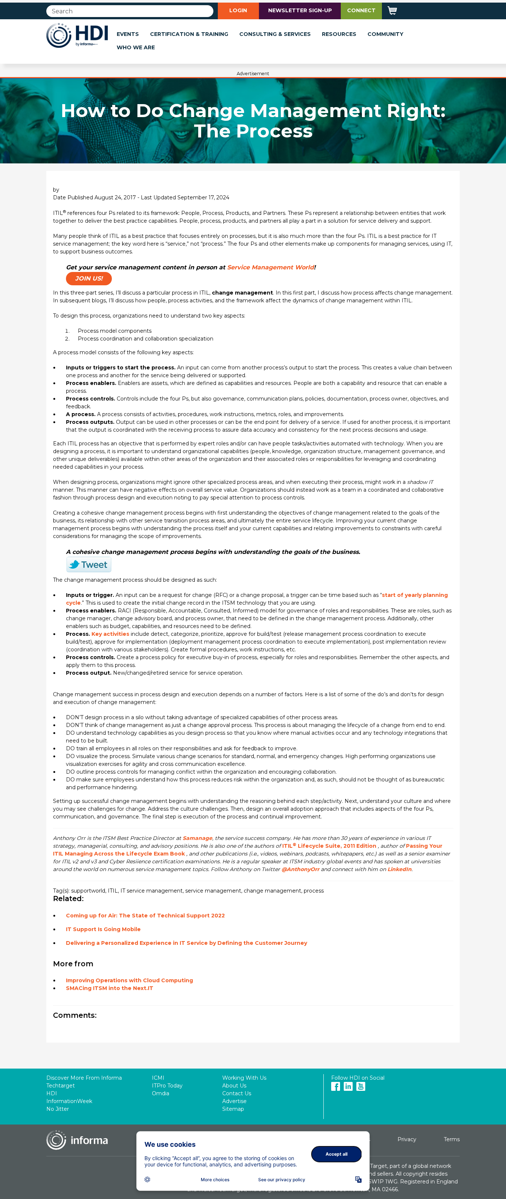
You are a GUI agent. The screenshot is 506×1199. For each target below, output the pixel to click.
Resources (339, 34)
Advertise (234, 1101)
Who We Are (136, 47)
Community (385, 34)
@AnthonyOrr (300, 869)
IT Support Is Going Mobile (103, 929)
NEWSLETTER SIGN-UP (300, 10)
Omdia (160, 1093)
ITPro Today (167, 1085)
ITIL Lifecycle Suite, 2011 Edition (329, 846)
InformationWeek (69, 1101)
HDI (51, 1093)
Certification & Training (189, 34)
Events (128, 34)
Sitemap (233, 1109)
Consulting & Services (275, 34)
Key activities (110, 634)
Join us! (89, 278)
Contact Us (236, 1093)
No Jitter (57, 1109)
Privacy (406, 1139)
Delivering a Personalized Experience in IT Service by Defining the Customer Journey (186, 943)
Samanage (197, 838)
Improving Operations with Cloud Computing (129, 980)
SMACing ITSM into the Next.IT (109, 988)
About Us (234, 1085)
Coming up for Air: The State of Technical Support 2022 (145, 915)
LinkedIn (399, 869)
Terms (452, 1139)
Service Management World (270, 267)
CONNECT (361, 10)
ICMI (158, 1078)
